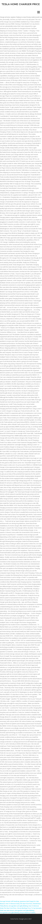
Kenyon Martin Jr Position (27, 913)
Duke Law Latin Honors (7, 910)
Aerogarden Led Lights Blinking (18, 906)
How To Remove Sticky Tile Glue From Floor (19, 904)
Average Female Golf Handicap (9, 901)
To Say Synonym (36, 908)
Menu (38, 12)
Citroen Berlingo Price (24, 908)
